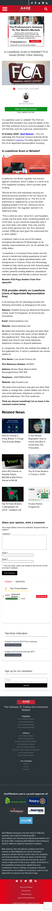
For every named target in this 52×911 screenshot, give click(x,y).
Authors (26, 766)
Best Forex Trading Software (26, 747)
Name (5, 553)
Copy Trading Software (26, 752)
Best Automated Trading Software (26, 741)
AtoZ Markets (27, 134)
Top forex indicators (16, 633)
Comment (6, 534)
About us (26, 764)
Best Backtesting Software (26, 744)
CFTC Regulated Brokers (26, 719)
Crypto (20, 582)
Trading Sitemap (26, 894)
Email (5, 559)
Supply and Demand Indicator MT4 (20, 652)
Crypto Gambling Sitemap (26, 898)
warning (20, 140)
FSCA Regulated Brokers (26, 725)
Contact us (26, 769)
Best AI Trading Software (26, 755)
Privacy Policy (26, 891)
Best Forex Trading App (26, 738)
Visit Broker (41, 596)
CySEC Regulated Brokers (26, 727)
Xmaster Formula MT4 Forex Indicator (21, 642)
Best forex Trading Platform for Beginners (26, 750)
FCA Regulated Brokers (26, 722)
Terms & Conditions (26, 887)
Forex (8, 582)
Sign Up (26, 685)
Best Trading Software (26, 736)
